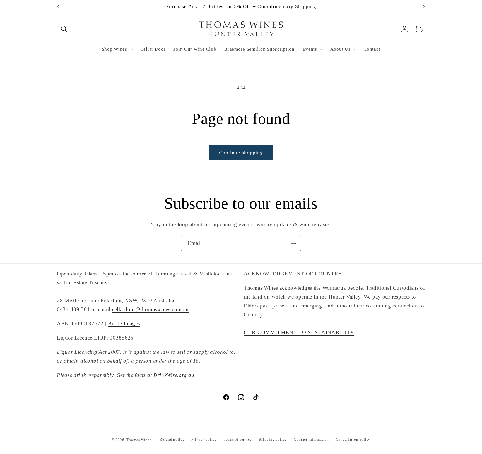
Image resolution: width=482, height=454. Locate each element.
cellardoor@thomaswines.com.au (150, 309)
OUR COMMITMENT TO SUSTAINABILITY (299, 332)
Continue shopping (241, 152)
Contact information (311, 439)
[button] (64, 29)
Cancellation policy (353, 439)
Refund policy (172, 439)
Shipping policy (273, 439)
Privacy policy (204, 439)
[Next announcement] (424, 6)
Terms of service (238, 439)
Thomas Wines (138, 440)
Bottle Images (124, 323)
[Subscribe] (293, 243)
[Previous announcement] (58, 6)
